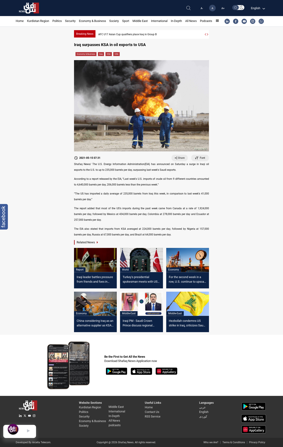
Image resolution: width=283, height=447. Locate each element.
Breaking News (84, 33)
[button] (205, 34)
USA (116, 54)
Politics (57, 21)
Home (20, 21)
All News (191, 21)
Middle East (140, 21)
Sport (125, 21)
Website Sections (90, 402)
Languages (206, 402)
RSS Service (152, 416)
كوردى (203, 416)
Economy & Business (92, 21)
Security (70, 21)
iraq (101, 54)
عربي (202, 407)
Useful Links (153, 402)
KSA (109, 54)
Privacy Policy (257, 442)
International (159, 21)
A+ (223, 8)
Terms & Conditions (233, 442)
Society (114, 21)
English (203, 412)
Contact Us (152, 412)
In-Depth (176, 21)
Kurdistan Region (38, 21)
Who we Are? (210, 442)
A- (202, 8)
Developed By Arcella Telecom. (33, 442)
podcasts (206, 21)
